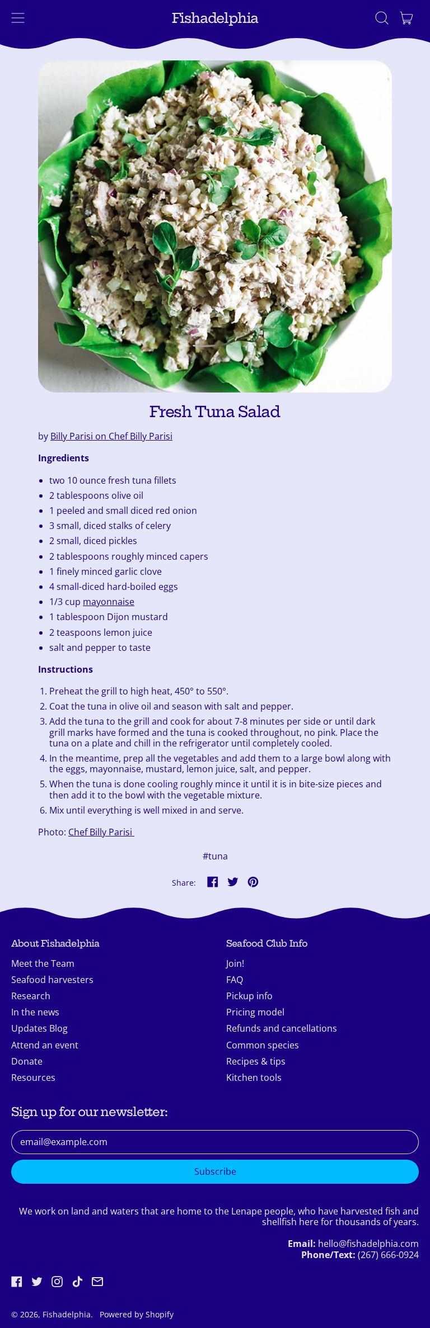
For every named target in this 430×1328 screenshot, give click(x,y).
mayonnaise (108, 602)
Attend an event (44, 1045)
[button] (382, 18)
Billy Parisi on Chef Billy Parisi (111, 436)
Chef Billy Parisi (101, 832)
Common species (262, 1045)
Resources (33, 1077)
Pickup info (249, 996)
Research (30, 996)
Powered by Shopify (137, 1314)
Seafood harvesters (52, 979)
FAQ (234, 979)
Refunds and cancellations (281, 1028)
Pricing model (255, 1012)
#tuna (215, 856)
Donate (27, 1061)
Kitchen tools (254, 1077)
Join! (235, 963)
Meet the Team (42, 963)
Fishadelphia (215, 18)
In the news (35, 1012)
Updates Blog (39, 1028)
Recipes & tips (256, 1061)
